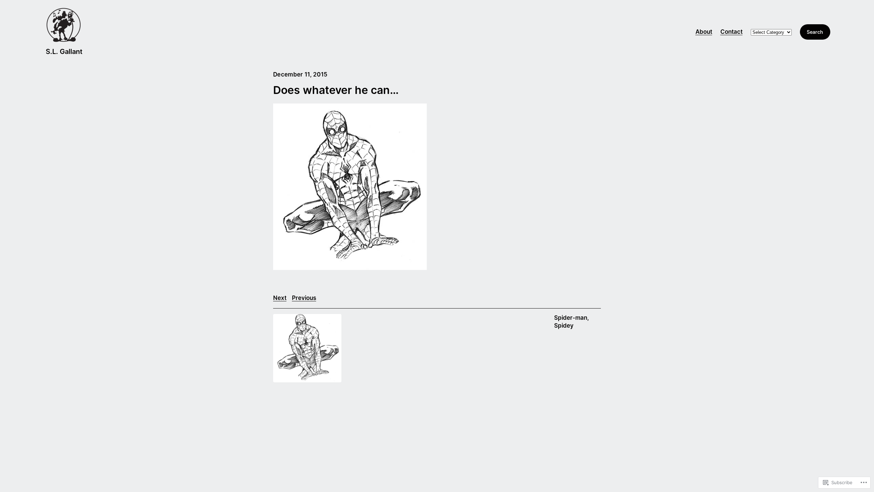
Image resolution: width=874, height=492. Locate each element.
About (703, 31)
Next (279, 298)
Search (815, 32)
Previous (304, 298)
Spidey (564, 325)
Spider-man (570, 317)
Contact (731, 31)
